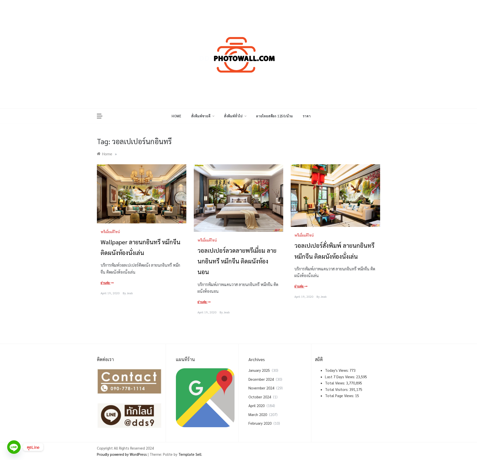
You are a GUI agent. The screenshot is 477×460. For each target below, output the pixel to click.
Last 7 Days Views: (340, 376)
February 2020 (260, 423)
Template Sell (189, 454)
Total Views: (335, 382)
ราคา (307, 116)
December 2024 (261, 379)
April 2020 (256, 405)
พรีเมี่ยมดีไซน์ (110, 231)
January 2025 (259, 370)
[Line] (14, 447)
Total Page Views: (340, 395)
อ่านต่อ (106, 283)
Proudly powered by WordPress (122, 454)
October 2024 (259, 396)
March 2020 (257, 414)
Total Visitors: (337, 389)
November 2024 (261, 387)
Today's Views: (337, 370)
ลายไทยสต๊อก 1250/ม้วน (274, 116)
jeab (130, 293)
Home (176, 116)
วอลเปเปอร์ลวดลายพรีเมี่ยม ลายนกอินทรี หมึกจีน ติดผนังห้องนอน (237, 261)
